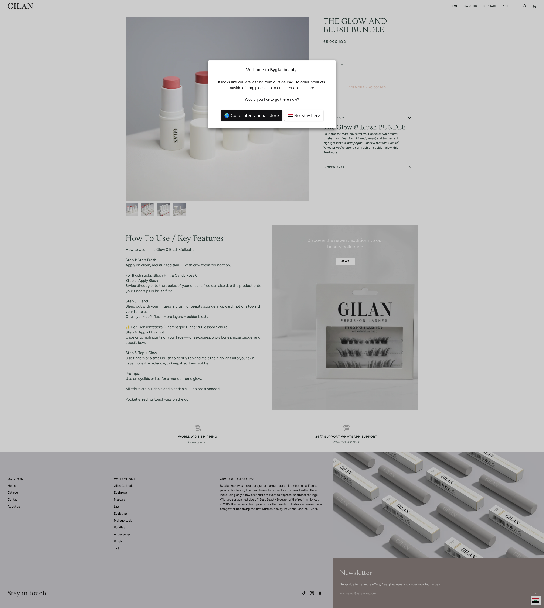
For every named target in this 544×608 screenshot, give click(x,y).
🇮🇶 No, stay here (304, 115)
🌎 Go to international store (251, 115)
